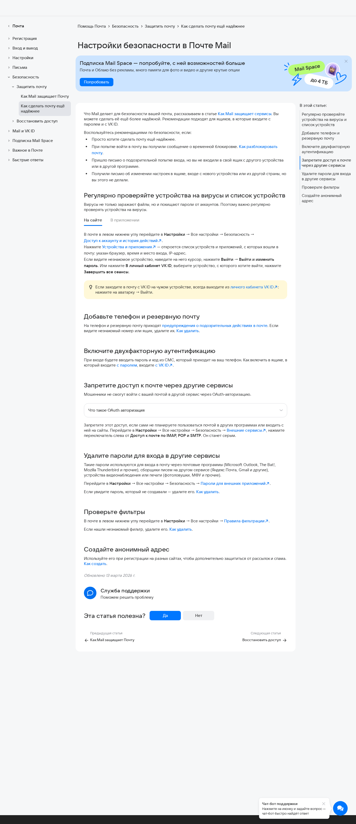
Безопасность (26, 77)
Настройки (23, 57)
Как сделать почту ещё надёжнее (43, 108)
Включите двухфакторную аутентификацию (326, 149)
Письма (20, 67)
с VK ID (162, 365)
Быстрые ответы (28, 159)
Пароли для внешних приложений (233, 483)
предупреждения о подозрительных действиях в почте (214, 325)
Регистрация (25, 38)
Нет (198, 615)
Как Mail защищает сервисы (244, 113)
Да (165, 615)
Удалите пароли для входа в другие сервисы (326, 176)
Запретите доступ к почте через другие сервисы (326, 163)
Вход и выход (25, 48)
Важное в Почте (28, 150)
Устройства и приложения (127, 246)
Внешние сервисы (244, 430)
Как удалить (187, 330)
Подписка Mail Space (33, 140)
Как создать (95, 563)
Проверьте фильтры (320, 187)
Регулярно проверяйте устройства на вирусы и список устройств (324, 119)
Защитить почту (32, 86)
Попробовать (96, 81)
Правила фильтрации (244, 520)
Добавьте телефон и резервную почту (321, 136)
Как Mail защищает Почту (45, 96)
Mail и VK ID (24, 130)
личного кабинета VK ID (252, 286)
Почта (18, 25)
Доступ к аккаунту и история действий (121, 240)
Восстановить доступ (37, 121)
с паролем (127, 365)
